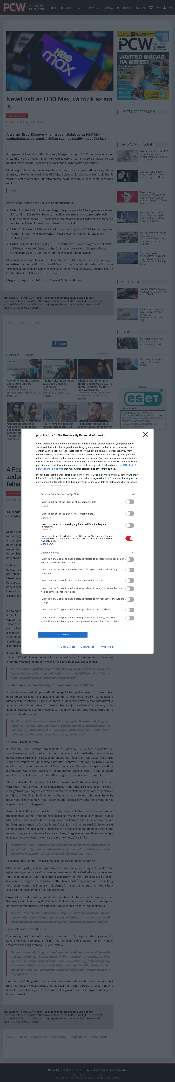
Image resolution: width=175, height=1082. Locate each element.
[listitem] (87, 494)
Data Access (87, 646)
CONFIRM (63, 634)
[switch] (129, 501)
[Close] (146, 435)
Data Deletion (68, 646)
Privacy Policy (106, 646)
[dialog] (87, 541)
